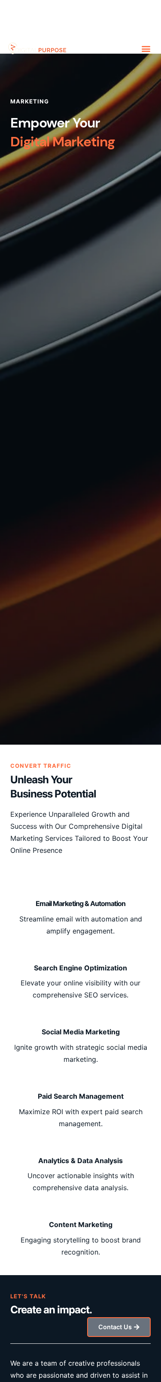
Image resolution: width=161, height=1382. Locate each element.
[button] (146, 48)
